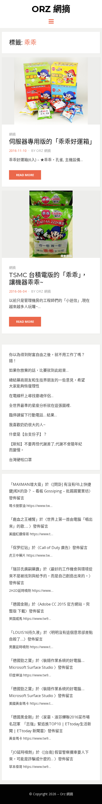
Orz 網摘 (51, 9)
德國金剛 (20, 604)
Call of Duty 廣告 (54, 547)
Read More (25, 175)
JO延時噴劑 (22, 752)
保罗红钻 (20, 547)
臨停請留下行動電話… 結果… (33, 415)
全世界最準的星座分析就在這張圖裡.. (40, 405)
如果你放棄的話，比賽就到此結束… (39, 370)
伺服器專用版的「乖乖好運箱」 (52, 141)
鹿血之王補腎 (24, 519)
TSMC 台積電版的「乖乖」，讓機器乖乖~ (48, 278)
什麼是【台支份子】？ (28, 434)
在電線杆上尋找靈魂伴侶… (31, 395)
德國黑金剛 (22, 717)
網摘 (12, 134)
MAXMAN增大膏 (27, 484)
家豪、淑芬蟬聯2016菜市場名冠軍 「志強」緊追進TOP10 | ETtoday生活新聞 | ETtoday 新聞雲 (50, 723)
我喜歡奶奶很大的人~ (27, 424)
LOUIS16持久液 (26, 632)
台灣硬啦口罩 (20, 459)
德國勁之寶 (22, 660)
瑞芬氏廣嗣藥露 (26, 569)
